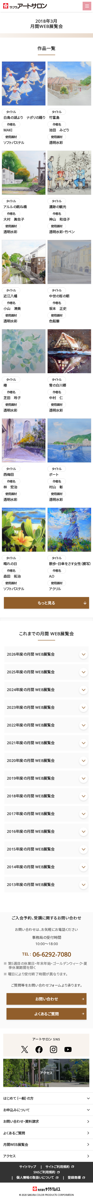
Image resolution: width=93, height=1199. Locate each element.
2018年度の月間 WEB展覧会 (31, 795)
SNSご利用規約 (44, 1172)
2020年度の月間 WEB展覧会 (31, 760)
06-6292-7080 (52, 954)
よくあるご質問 (46, 1013)
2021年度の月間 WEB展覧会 (31, 742)
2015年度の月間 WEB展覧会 (31, 849)
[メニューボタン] (87, 6)
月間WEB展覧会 (15, 1144)
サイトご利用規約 (57, 1166)
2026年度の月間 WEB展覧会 (31, 654)
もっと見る (46, 602)
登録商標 (74, 1177)
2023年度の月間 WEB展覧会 (31, 707)
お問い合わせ (46, 999)
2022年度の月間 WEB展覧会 (31, 725)
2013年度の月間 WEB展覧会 (31, 884)
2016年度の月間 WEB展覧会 (31, 831)
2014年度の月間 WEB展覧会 (31, 866)
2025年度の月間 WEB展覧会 (31, 671)
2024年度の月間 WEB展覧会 (31, 689)
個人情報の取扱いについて (35, 1177)
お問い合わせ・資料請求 (21, 1121)
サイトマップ (27, 1166)
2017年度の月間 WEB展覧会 (31, 813)
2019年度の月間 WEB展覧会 (31, 778)
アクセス (9, 1156)
